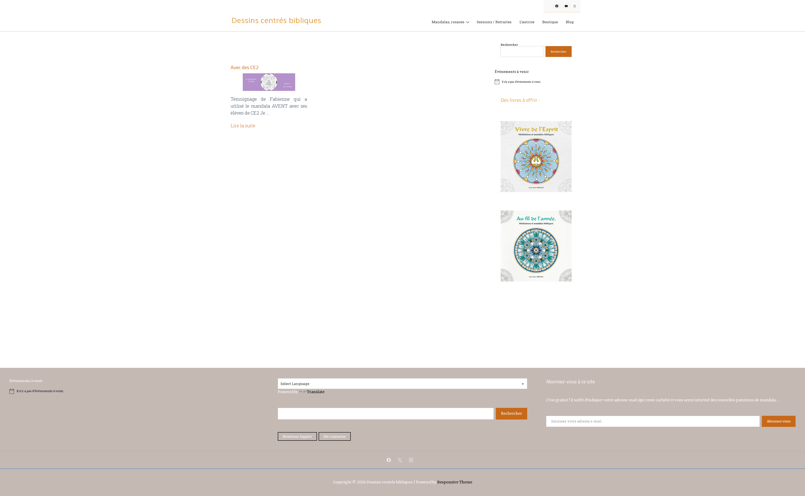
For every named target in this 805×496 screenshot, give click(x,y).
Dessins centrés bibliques (276, 20)
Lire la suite (243, 126)
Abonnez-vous (779, 421)
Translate (316, 392)
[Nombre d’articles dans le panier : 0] (574, 6)
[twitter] (400, 460)
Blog (570, 21)
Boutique (550, 21)
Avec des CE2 (244, 67)
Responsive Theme (454, 482)
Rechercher (509, 44)
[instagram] (411, 460)
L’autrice (526, 21)
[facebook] (389, 460)
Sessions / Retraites (494, 21)
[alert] (536, 81)
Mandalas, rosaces (448, 21)
